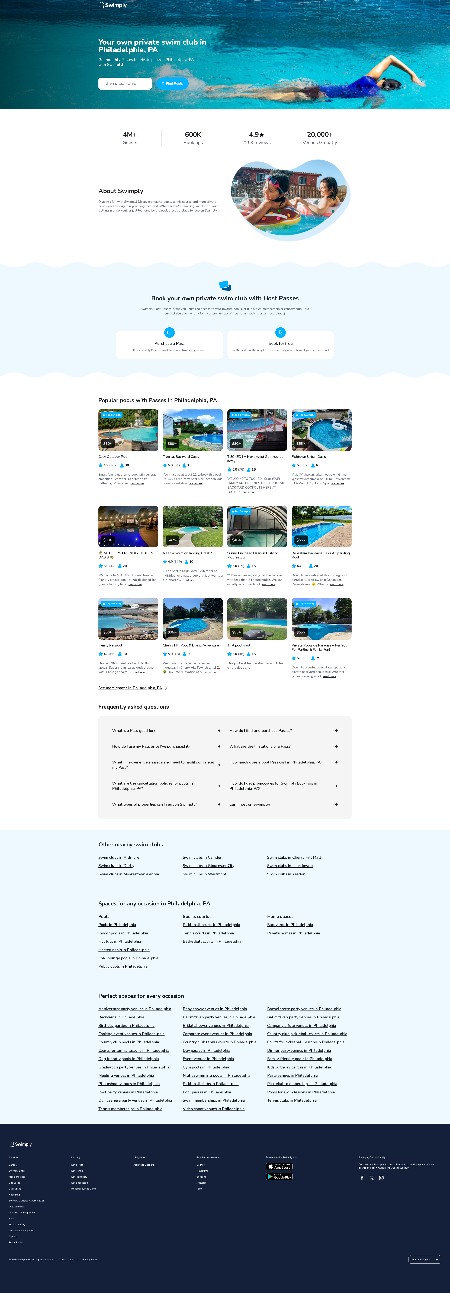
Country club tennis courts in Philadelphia (219, 1042)
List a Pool (77, 1165)
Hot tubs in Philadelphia (119, 941)
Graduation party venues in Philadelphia (133, 1067)
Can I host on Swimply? (249, 804)
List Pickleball (79, 1176)
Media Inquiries (17, 1176)
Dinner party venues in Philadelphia (299, 1050)
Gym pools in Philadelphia (206, 1067)
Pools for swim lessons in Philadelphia (301, 1092)
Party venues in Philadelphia (292, 1075)
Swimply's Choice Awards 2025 (26, 1200)
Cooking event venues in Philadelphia (131, 1034)
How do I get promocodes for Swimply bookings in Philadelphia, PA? (273, 786)
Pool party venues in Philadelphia (128, 1092)
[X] (372, 1178)
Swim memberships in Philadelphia (214, 1100)
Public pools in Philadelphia (123, 966)
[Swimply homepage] (225, 5)
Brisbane (201, 1176)
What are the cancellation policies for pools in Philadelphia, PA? (152, 786)
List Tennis (77, 1170)
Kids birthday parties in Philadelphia (299, 1067)
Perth (199, 1188)
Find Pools (174, 83)
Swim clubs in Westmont (204, 874)
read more (137, 483)
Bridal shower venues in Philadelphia (216, 1025)
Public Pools (15, 1242)
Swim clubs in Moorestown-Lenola (128, 874)
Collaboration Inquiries (21, 1230)
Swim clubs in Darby (116, 865)
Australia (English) (421, 1259)
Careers (13, 1165)
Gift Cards (14, 1182)
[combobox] (125, 84)
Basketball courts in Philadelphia (212, 941)
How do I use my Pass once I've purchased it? (151, 746)
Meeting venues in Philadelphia (126, 1075)
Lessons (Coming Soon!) (22, 1212)
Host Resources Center (84, 1188)
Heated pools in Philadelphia (124, 950)
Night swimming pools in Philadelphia (216, 1075)
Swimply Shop (17, 1170)
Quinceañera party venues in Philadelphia (135, 1100)
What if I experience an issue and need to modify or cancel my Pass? (163, 765)
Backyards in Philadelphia (290, 924)
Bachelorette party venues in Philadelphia (304, 1009)
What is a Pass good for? (133, 730)
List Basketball (79, 1182)
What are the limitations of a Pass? (259, 746)
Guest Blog (15, 1188)
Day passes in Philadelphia (206, 1050)
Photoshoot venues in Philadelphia (129, 1083)
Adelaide (202, 1182)
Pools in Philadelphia (117, 924)
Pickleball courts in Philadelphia (211, 924)
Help (11, 1218)
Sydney (201, 1165)
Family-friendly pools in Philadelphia (299, 1058)
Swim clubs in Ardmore (118, 857)
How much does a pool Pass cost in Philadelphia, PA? (275, 762)
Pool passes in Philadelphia (207, 1092)
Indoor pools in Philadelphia (123, 933)
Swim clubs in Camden (203, 857)
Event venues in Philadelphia (208, 1058)
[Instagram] (381, 1178)
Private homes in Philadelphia (293, 933)
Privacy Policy (90, 1259)
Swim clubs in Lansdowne (290, 865)
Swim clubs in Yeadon (286, 874)
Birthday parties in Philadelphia (126, 1025)
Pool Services (16, 1206)
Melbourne (202, 1170)
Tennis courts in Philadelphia (208, 933)
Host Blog (14, 1194)
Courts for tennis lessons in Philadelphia (133, 1050)
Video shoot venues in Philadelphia (214, 1109)
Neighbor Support (144, 1165)
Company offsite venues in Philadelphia (301, 1025)
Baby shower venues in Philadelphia (215, 1009)
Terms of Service (68, 1259)
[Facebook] (362, 1178)
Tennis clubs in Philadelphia (292, 1100)
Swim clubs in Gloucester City (208, 865)
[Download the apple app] (279, 1166)
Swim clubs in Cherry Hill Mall (294, 857)
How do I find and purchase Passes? (260, 730)
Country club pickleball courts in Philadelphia (307, 1034)
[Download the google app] (279, 1176)
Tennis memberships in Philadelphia (130, 1109)
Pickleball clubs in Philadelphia (211, 1083)
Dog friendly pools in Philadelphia (128, 1058)
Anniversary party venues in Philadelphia (134, 1009)
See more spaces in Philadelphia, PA (130, 688)
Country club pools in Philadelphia (128, 1042)
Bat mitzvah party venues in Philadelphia (303, 1017)
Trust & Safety (17, 1224)
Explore (13, 1236)
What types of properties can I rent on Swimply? (154, 804)
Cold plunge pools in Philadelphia (128, 958)
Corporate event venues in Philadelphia (217, 1034)
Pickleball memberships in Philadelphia (302, 1083)
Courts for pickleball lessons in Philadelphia (306, 1042)
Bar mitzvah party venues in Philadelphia (219, 1017)
